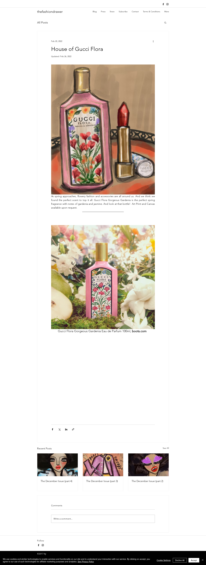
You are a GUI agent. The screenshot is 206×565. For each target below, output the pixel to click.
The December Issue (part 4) (56, 481)
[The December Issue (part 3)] (103, 464)
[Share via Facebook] (52, 429)
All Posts (42, 22)
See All (166, 448)
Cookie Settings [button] (164, 560)
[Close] (202, 560)
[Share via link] (73, 429)
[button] (165, 22)
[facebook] (163, 4)
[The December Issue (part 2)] (148, 464)
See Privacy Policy (86, 561)
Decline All (179, 560)
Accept (194, 560)
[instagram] (167, 4)
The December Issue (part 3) (102, 481)
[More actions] (153, 41)
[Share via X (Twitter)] (59, 429)
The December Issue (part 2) (147, 481)
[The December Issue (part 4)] (57, 464)
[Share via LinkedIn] (66, 429)
